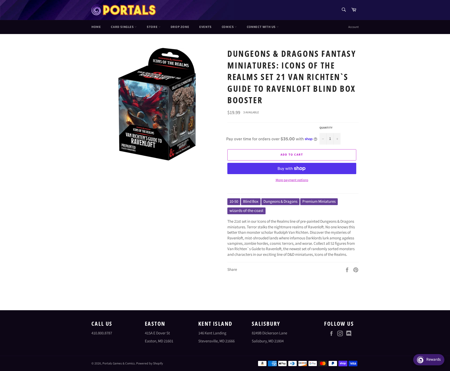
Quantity (325, 128)
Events (205, 27)
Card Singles (123, 27)
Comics (228, 27)
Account (353, 27)
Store (152, 27)
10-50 (233, 201)
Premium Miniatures (319, 201)
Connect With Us (262, 27)
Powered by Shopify (149, 363)
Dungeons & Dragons (280, 201)
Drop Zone (180, 27)
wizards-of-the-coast (246, 211)
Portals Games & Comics (118, 363)
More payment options (292, 180)
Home (96, 27)
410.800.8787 (101, 333)
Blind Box (251, 201)
